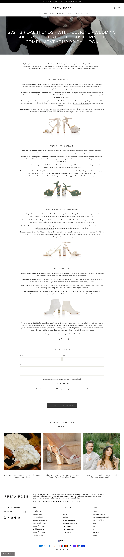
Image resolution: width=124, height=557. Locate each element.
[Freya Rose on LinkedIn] (19, 518)
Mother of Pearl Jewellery (40, 532)
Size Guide (66, 514)
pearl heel (89, 291)
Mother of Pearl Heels (39, 526)
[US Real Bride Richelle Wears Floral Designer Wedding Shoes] (101, 451)
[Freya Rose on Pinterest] (15, 518)
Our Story (95, 511)
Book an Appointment (69, 520)
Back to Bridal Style (63, 405)
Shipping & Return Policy (70, 523)
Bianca (29, 234)
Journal (94, 526)
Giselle (101, 232)
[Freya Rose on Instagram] (5, 518)
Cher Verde (34, 173)
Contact (95, 535)
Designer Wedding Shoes (40, 520)
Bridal (76, 13)
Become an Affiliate (98, 520)
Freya (54, 109)
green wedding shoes (58, 173)
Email (63, 355)
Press (94, 523)
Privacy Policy (69, 389)
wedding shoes (53, 167)
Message (22, 364)
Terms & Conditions (68, 529)
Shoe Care (96, 532)
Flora (47, 109)
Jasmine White (74, 291)
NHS (94, 529)
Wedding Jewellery (38, 535)
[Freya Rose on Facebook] (8, 518)
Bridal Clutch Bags (38, 529)
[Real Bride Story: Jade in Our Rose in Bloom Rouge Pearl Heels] (22, 451)
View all (62, 427)
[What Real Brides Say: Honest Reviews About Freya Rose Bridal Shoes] (62, 451)
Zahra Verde (46, 173)
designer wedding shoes (81, 103)
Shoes (38, 13)
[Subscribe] (25, 512)
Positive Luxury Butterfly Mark (101, 517)
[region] (62, 1)
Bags (69, 13)
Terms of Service (80, 389)
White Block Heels (38, 517)
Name (21, 355)
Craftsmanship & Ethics (99, 514)
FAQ (64, 511)
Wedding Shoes (49, 13)
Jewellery (61, 13)
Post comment (62, 383)
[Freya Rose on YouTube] (12, 518)
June (83, 291)
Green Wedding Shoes (39, 523)
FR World (84, 13)
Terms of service (67, 526)
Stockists (65, 517)
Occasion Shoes (37, 514)
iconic (59, 109)
